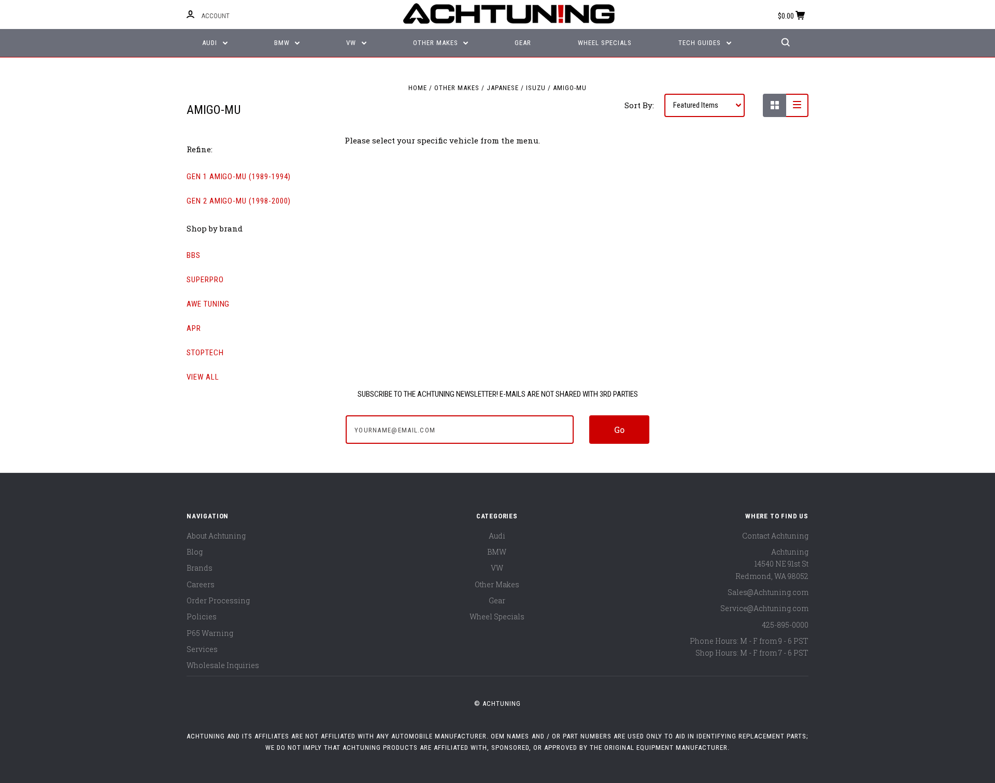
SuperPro (205, 279)
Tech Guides (700, 43)
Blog (195, 552)
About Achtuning (216, 536)
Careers (201, 584)
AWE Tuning (208, 304)
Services (202, 649)
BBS (194, 255)
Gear (523, 43)
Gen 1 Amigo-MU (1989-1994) (239, 176)
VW (352, 43)
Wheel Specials (605, 43)
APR (194, 328)
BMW (283, 43)
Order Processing (218, 600)
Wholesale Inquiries (223, 665)
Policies (202, 616)
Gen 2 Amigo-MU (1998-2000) (239, 201)
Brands (199, 568)
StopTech (205, 352)
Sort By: (639, 105)
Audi (210, 43)
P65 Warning (210, 633)
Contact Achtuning (775, 536)
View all (203, 377)
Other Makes (436, 43)
